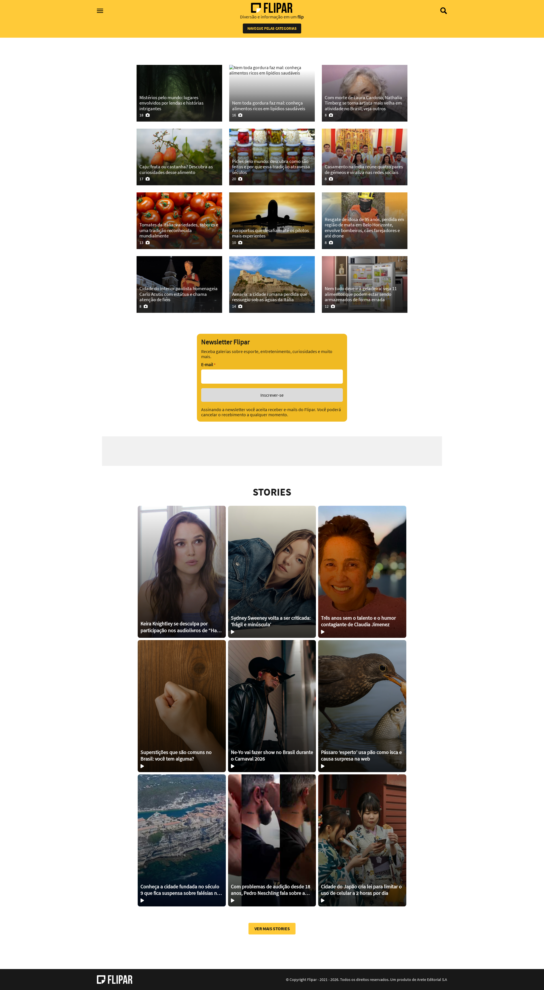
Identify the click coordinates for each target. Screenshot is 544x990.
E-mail (208, 364)
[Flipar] (114, 979)
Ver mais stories (272, 928)
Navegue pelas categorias (271, 28)
